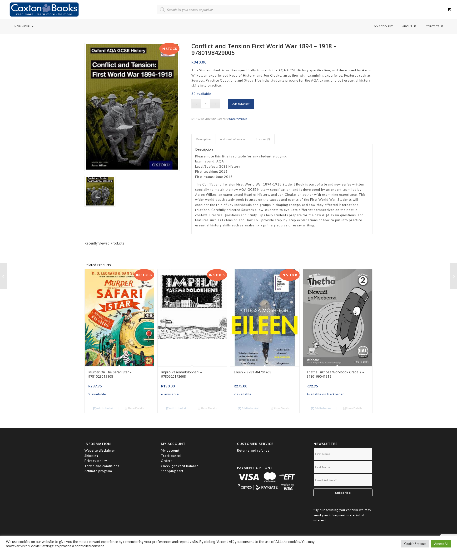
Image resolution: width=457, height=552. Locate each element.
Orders (166, 461)
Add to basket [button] (104, 408)
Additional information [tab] (233, 139)
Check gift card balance (180, 466)
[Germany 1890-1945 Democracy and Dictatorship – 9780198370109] (3, 276)
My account (170, 450)
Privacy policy (96, 461)
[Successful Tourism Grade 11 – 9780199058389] (453, 276)
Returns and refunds (253, 450)
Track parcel (171, 456)
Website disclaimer (99, 450)
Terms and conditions (101, 466)
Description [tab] (203, 139)
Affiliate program (98, 471)
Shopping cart (172, 471)
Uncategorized (238, 118)
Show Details (135, 408)
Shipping (91, 456)
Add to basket (240, 104)
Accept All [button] (441, 544)
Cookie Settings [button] (415, 544)
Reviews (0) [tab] (263, 139)
